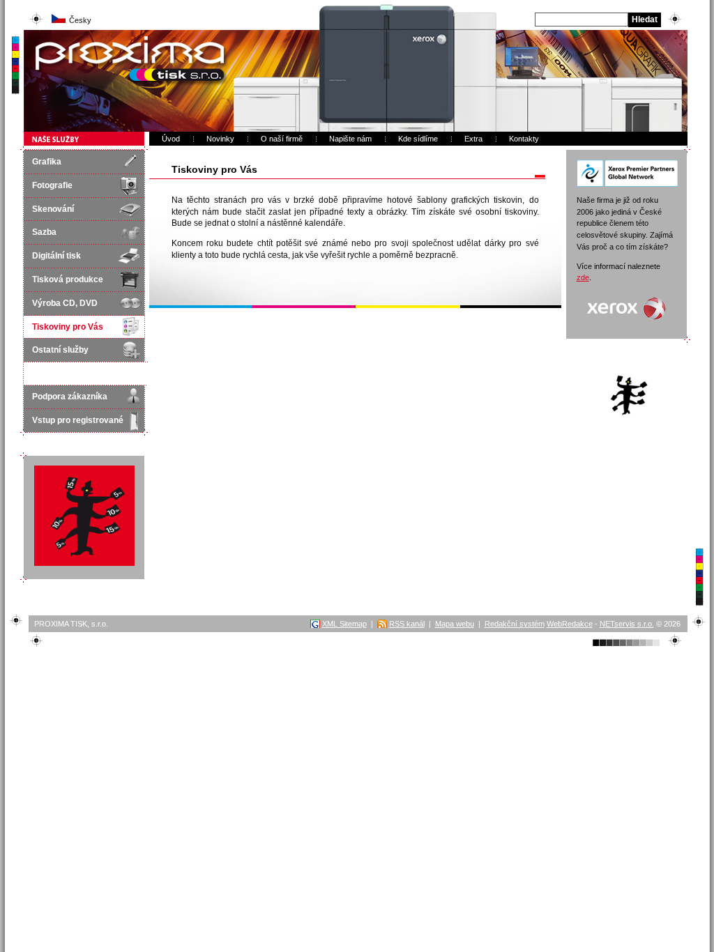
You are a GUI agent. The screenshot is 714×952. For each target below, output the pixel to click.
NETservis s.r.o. (627, 624)
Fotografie (52, 185)
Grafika (46, 162)
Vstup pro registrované (77, 420)
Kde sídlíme (418, 139)
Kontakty (524, 139)
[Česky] (59, 20)
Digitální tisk (56, 256)
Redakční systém (515, 624)
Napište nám (350, 139)
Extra (473, 139)
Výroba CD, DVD (65, 303)
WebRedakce (570, 624)
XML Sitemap (344, 624)
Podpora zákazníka (69, 396)
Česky (80, 20)
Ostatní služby (60, 350)
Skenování (53, 209)
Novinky (220, 139)
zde (583, 277)
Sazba (44, 232)
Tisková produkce (67, 279)
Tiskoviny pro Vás (67, 327)
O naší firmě (282, 139)
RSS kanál (407, 624)
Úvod (171, 139)
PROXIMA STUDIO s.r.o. (79, 36)
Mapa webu (454, 624)
